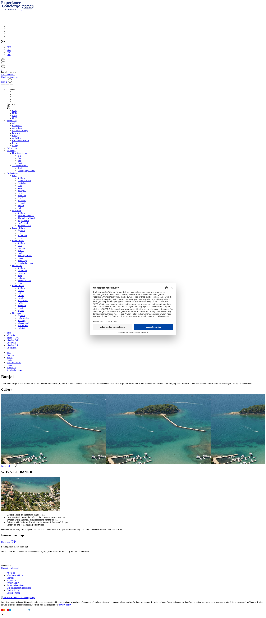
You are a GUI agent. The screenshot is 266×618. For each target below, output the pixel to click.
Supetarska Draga (25, 263)
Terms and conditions (16, 585)
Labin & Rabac (24, 180)
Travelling (11, 150)
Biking (15, 135)
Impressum (11, 580)
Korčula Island (24, 225)
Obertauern (17, 313)
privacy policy (65, 605)
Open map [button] (6, 542)
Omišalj (21, 290)
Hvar (20, 233)
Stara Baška (23, 300)
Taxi (20, 168)
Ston (20, 283)
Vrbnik (21, 295)
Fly (19, 155)
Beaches (16, 133)
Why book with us (15, 575)
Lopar (20, 258)
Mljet (20, 275)
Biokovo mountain (26, 215)
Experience (11, 120)
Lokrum (21, 278)
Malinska (22, 305)
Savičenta (22, 200)
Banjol (21, 253)
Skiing (15, 145)
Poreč (20, 198)
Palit (20, 245)
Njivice (21, 310)
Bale (20, 208)
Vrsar (20, 188)
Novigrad (22, 190)
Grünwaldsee (23, 318)
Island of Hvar (18, 228)
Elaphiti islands (24, 280)
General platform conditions (19, 588)
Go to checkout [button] (8, 74)
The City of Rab (25, 255)
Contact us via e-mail (10, 568)
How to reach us (19, 153)
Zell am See (23, 325)
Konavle (21, 273)
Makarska (16, 210)
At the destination (20, 165)
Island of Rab (18, 240)
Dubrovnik (17, 265)
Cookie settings (13, 593)
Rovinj (21, 205)
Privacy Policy (13, 583)
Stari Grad (22, 235)
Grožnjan (22, 183)
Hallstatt (21, 328)
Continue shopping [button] (9, 77)
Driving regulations (26, 170)
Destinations (12, 173)
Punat (20, 308)
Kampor (21, 248)
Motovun (22, 195)
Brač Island (23, 223)
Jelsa (20, 238)
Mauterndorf (23, 323)
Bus (19, 160)
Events (15, 143)
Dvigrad (21, 203)
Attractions (17, 128)
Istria (14, 175)
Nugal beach (23, 220)
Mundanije (22, 260)
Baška (20, 303)
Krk (19, 293)
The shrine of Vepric (27, 218)
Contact (10, 578)
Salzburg (21, 320)
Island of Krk (18, 285)
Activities (16, 138)
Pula (20, 185)
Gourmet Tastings (20, 130)
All (13, 123)
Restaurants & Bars (20, 140)
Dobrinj (21, 298)
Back (22, 178)
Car (19, 158)
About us (11, 573)
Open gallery (7, 466)
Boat (20, 163)
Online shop (12, 148)
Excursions (17, 125)
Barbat (21, 250)
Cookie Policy (13, 590)
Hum (20, 193)
